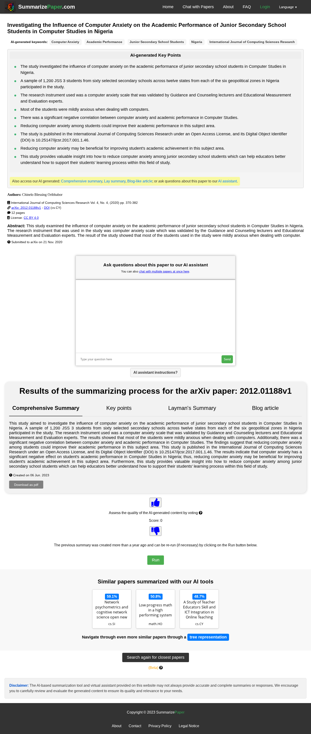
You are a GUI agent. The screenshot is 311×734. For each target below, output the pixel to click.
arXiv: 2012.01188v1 (26, 207)
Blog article (265, 408)
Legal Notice (189, 726)
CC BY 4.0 (31, 217)
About (228, 7)
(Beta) (153, 668)
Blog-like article (139, 181)
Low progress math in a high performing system (155, 610)
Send (227, 359)
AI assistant (227, 181)
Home (168, 7)
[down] (155, 531)
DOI (47, 207)
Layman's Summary (192, 408)
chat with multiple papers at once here (164, 271)
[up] (155, 502)
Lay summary (114, 181)
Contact (135, 726)
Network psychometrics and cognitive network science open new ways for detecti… (111, 610)
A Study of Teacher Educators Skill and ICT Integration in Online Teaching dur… (199, 610)
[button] (288, 7)
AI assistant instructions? (155, 372)
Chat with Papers (198, 7)
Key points (119, 408)
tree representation (208, 637)
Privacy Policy (159, 726)
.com (46, 7)
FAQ (247, 7)
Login (265, 7)
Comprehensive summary (81, 181)
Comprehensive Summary (45, 408)
